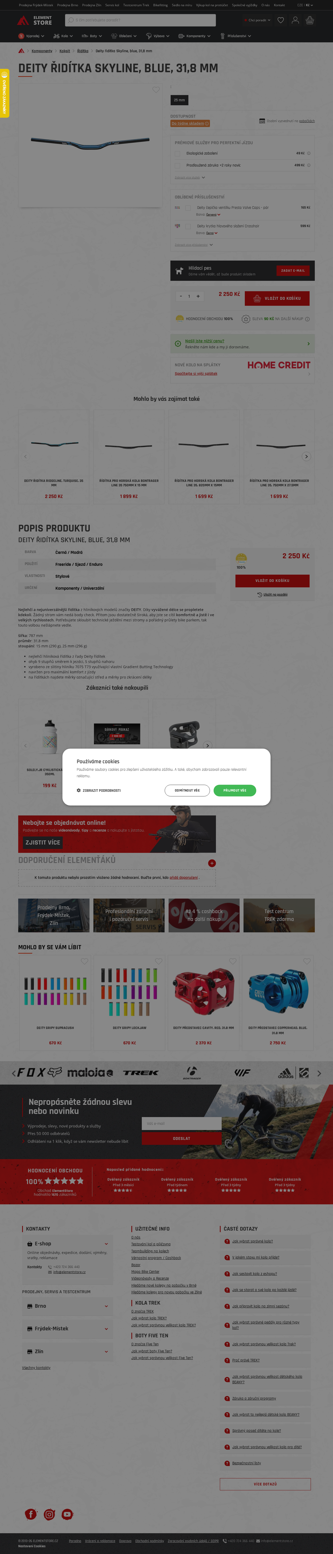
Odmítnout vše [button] (187, 790)
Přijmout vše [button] (234, 790)
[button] (99, 790)
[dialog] (166, 777)
